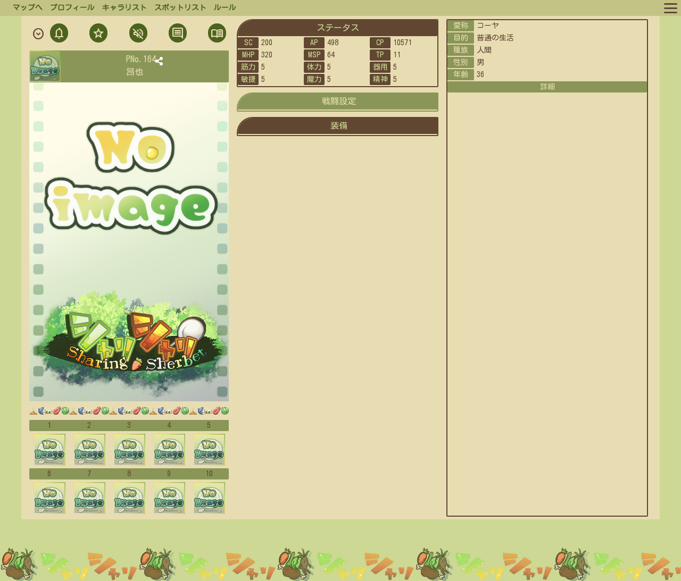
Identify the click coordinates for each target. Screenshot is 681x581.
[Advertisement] (340, 554)
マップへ (28, 7)
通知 (59, 34)
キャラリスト (124, 7)
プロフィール (72, 7)
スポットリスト (180, 7)
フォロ (97, 34)
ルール (225, 7)
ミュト (137, 34)
